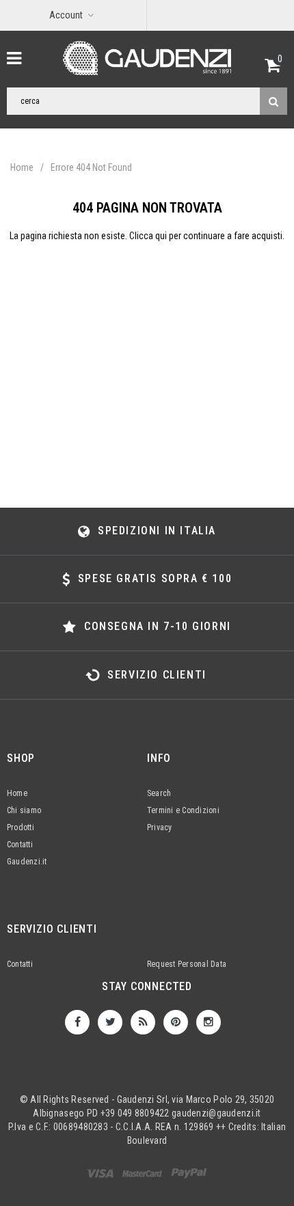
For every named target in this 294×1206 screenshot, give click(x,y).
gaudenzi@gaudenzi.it (216, 1113)
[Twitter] (110, 1022)
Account (66, 15)
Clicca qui (149, 235)
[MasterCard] (189, 1175)
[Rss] (143, 1022)
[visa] (101, 1175)
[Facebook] (77, 1022)
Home (22, 167)
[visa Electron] (143, 1175)
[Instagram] (208, 1022)
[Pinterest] (175, 1022)
